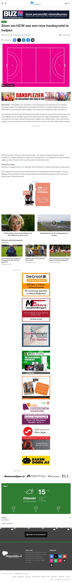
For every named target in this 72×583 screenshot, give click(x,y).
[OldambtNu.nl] (35, 3)
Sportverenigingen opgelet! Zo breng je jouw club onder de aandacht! (11, 260)
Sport (4, 21)
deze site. (21, 167)
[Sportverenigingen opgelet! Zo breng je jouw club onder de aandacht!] (12, 251)
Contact (68, 576)
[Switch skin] (6, 4)
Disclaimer (54, 576)
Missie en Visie (45, 576)
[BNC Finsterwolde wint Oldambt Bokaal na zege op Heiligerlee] (60, 251)
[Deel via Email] (32, 40)
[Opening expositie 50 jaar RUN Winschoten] (36, 251)
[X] (19, 40)
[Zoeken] (2, 4)
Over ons (28, 576)
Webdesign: (18, 573)
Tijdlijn (14, 576)
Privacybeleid (36, 576)
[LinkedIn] (24, 40)
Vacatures (61, 576)
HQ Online (25, 573)
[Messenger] (28, 40)
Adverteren (20, 576)
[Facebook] (14, 40)
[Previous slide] (3, 476)
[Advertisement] (36, 140)
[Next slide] (69, 476)
